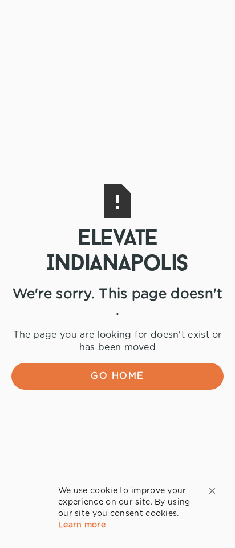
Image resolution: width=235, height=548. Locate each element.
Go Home (117, 376)
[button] (212, 490)
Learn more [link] (82, 525)
